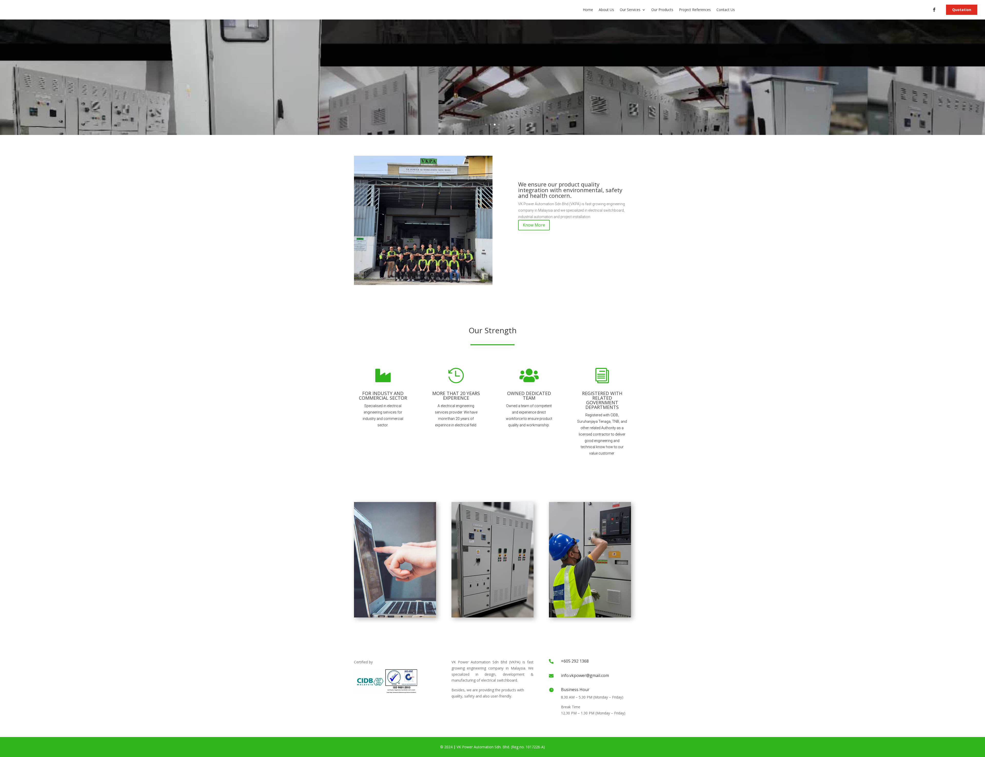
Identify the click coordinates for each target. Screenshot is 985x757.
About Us (606, 9)
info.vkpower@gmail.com (585, 675)
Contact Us (725, 9)
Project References (695, 9)
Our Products (662, 9)
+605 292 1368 (575, 661)
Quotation (961, 9)
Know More (534, 225)
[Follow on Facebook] (934, 10)
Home (588, 9)
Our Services (630, 9)
